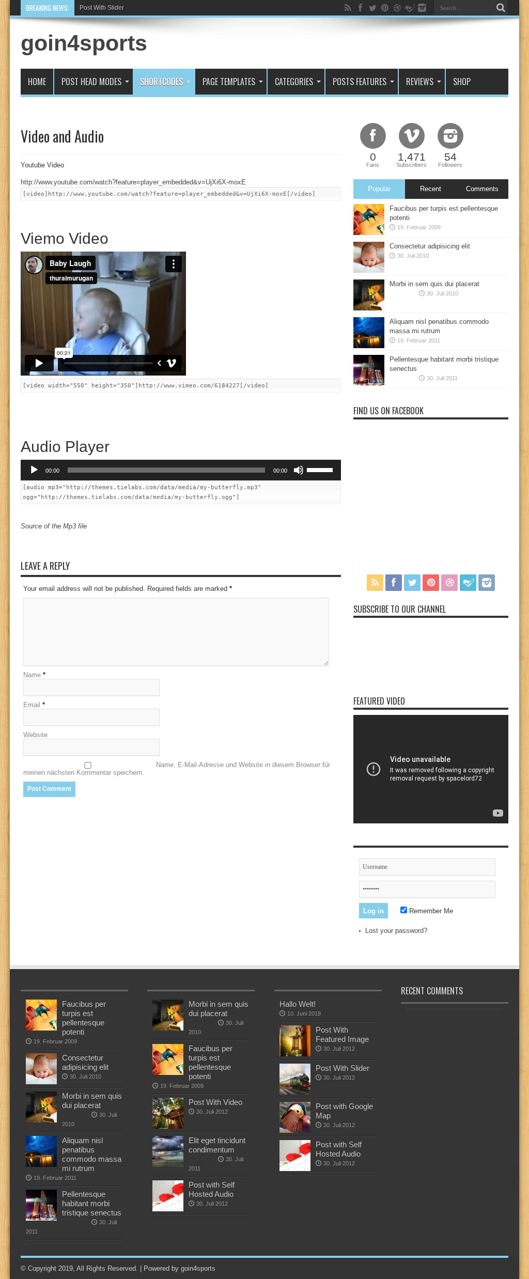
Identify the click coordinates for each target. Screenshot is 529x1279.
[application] (181, 470)
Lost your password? (396, 930)
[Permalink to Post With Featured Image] (294, 1054)
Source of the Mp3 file (54, 526)
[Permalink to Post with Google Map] (294, 1130)
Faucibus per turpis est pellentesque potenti (84, 1018)
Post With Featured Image (342, 1034)
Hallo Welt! (297, 1004)
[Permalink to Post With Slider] (294, 1092)
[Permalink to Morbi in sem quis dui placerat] (368, 308)
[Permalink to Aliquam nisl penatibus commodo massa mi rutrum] (368, 346)
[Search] (500, 7)
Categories (294, 81)
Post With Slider (102, 7)
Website (35, 735)
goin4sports (84, 42)
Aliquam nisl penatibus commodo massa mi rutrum (91, 1154)
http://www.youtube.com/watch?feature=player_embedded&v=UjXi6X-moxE (133, 182)
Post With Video (215, 1102)
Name (32, 675)
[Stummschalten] (298, 470)
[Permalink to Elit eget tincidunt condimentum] (167, 1164)
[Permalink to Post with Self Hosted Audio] (167, 1209)
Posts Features (359, 81)
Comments (482, 189)
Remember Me (430, 911)
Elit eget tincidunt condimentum (217, 1145)
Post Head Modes (91, 81)
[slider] (321, 469)
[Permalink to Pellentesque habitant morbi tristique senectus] (368, 383)
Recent (430, 189)
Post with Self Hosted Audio (212, 1189)
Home (37, 81)
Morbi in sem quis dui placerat (434, 284)
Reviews (419, 81)
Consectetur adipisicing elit (430, 246)
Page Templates (229, 81)
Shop (462, 81)
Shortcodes (161, 81)
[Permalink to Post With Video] (167, 1126)
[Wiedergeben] (34, 470)
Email (31, 705)
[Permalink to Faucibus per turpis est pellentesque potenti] (368, 233)
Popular (379, 189)
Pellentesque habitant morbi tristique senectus (91, 1203)
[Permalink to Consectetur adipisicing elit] (368, 270)
